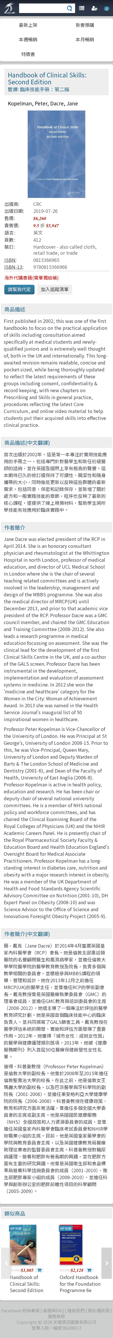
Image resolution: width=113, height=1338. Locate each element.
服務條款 (56, 1316)
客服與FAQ (53, 1310)
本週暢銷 (28, 39)
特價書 (28, 54)
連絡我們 (76, 1310)
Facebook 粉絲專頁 (20, 1310)
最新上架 (28, 24)
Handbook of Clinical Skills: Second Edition (26, 1284)
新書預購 (85, 24)
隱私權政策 (99, 1310)
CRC (37, 203)
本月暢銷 (85, 39)
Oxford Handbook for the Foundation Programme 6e (80, 1284)
